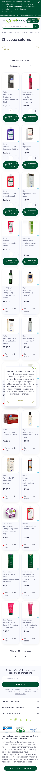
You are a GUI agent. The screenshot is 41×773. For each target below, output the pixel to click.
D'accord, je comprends (20, 768)
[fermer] (33, 368)
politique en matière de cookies (19, 762)
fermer (20, 400)
